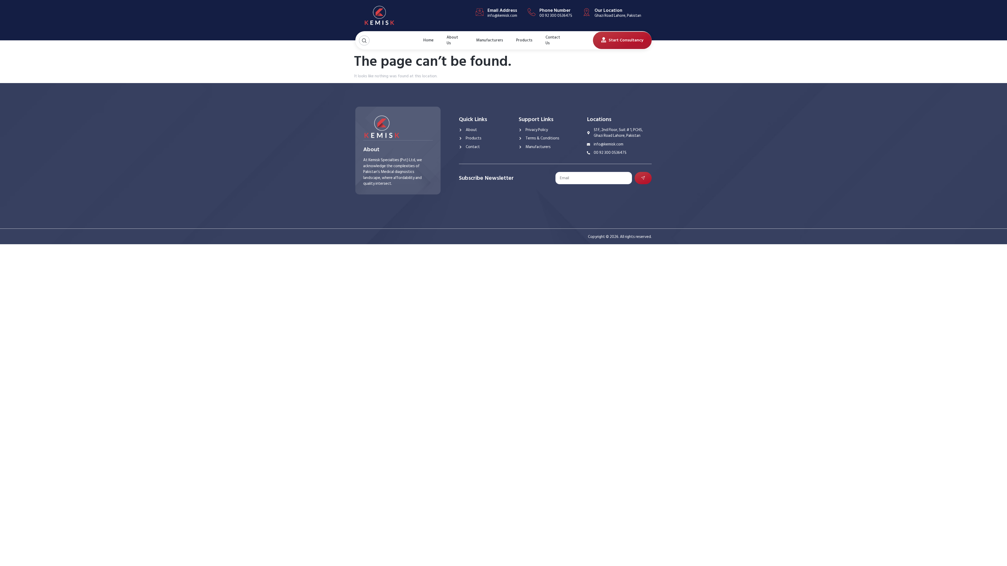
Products (524, 40)
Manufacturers (489, 40)
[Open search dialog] (364, 40)
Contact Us (552, 40)
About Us (452, 40)
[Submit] (643, 178)
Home (428, 40)
